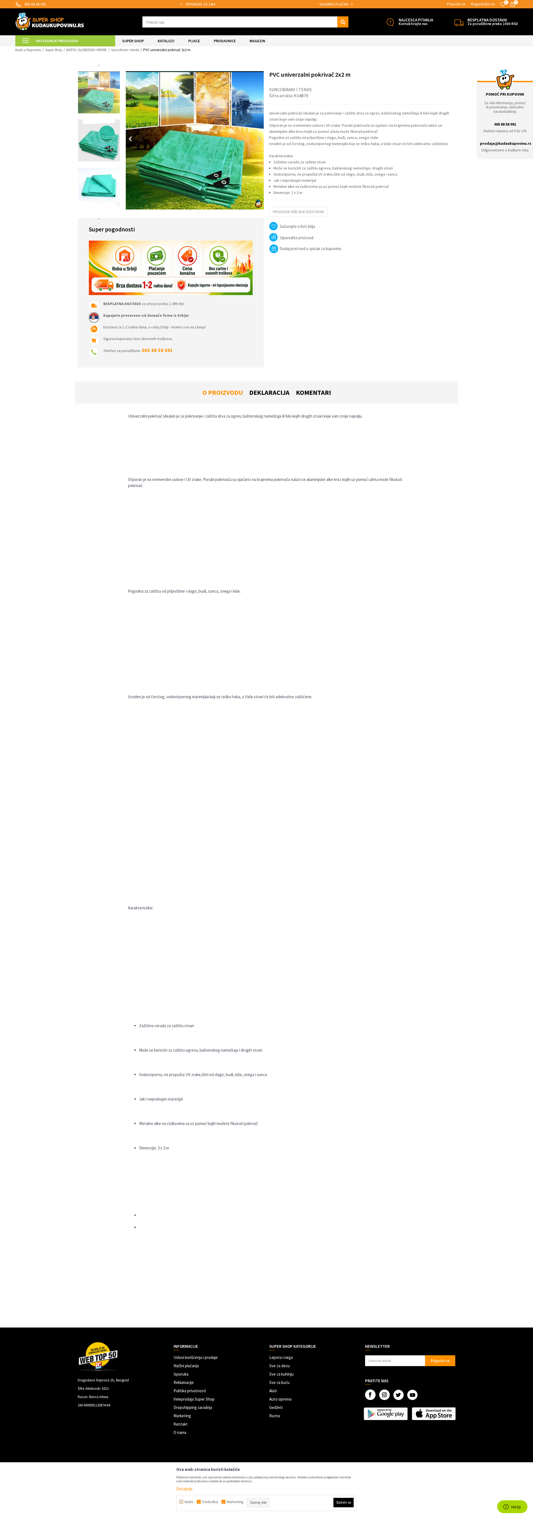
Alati (273, 1391)
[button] (245, 22)
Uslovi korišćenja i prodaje (196, 1357)
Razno (274, 1416)
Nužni (189, 1502)
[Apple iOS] (434, 1413)
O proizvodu (222, 392)
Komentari (313, 392)
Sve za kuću (279, 1382)
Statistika (210, 1502)
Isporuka (181, 1374)
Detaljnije (184, 1488)
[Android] (386, 1413)
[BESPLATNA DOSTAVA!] (459, 22)
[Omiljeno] (502, 4)
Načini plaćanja (186, 1366)
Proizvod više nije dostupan (298, 211)
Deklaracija (269, 392)
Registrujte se (483, 3)
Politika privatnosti (190, 1391)
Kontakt (181, 1424)
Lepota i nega (281, 1357)
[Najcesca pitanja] (390, 22)
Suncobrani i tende (125, 50)
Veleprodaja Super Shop (194, 1399)
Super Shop (53, 50)
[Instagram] (384, 1394)
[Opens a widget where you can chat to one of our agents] (512, 1507)
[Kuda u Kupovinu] (49, 21)
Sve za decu (279, 1366)
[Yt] (412, 1395)
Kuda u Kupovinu (28, 50)
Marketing (182, 1416)
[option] (266, 4)
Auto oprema (280, 1399)
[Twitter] (398, 1395)
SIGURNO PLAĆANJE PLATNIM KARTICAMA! (266, 4)
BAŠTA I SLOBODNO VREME (86, 50)
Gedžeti (276, 1407)
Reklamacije (184, 1382)
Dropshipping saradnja (193, 1407)
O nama (180, 1432)
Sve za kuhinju (281, 1374)
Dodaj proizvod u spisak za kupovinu (310, 248)
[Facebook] (370, 1394)
